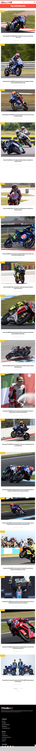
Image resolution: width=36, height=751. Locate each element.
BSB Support (4, 726)
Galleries (4, 733)
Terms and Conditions (6, 737)
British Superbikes (6, 724)
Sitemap (3, 740)
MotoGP (3, 721)
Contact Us (4, 739)
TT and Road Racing (6, 728)
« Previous (15, 688)
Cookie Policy (5, 735)
